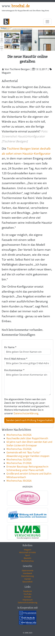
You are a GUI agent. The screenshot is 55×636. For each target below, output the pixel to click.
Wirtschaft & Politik (27, 552)
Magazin (27, 549)
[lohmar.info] (27, 622)
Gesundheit (27, 581)
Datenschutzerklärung (26, 413)
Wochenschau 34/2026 (19, 434)
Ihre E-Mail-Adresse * (15, 358)
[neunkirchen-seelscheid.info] (27, 612)
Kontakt (27, 596)
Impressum (28, 599)
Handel (27, 579)
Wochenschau (27, 561)
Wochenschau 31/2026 (19, 463)
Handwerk (27, 573)
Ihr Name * (10, 347)
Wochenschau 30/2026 (19, 480)
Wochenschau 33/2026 (19, 449)
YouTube (27, 594)
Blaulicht (27, 558)
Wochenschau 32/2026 (19, 459)
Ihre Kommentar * (14, 370)
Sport (27, 555)
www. (16, 6)
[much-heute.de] (27, 617)
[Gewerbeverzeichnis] (27, 498)
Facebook (27, 591)
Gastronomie (27, 570)
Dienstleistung (27, 576)
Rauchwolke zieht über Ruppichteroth (27, 438)
